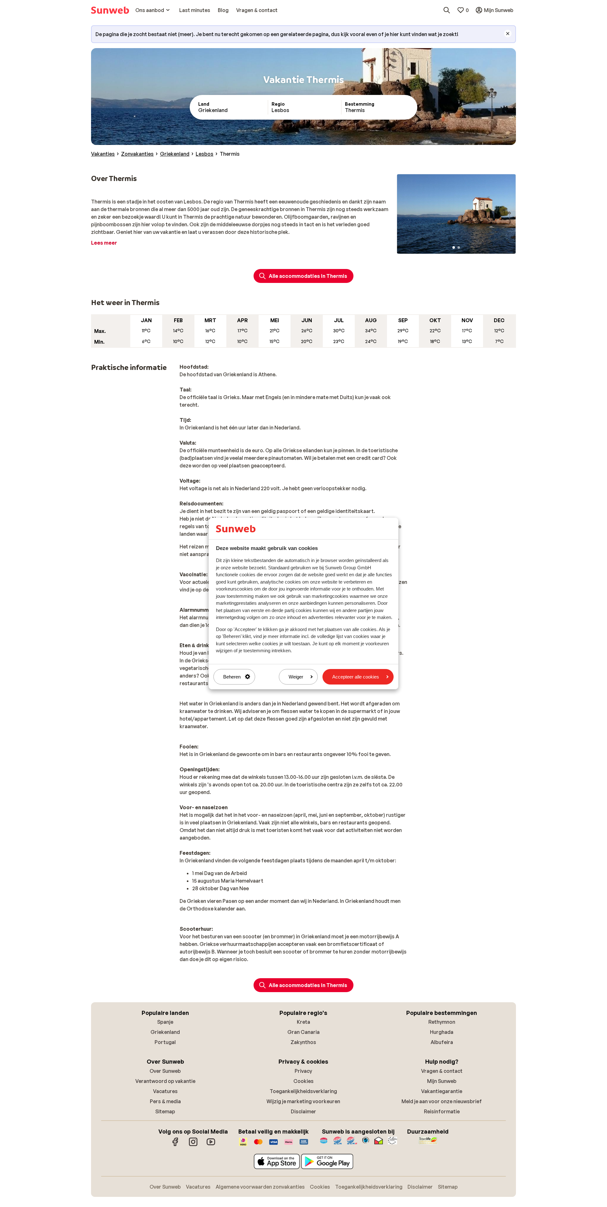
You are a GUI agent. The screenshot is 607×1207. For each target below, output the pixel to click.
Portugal (165, 1042)
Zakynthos (303, 1042)
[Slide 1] (453, 247)
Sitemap (165, 1111)
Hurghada (441, 1032)
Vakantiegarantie (441, 1091)
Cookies (303, 1081)
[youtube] (211, 1145)
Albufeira (442, 1042)
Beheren (232, 676)
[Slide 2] (458, 247)
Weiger (296, 676)
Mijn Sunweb (442, 1081)
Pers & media (165, 1101)
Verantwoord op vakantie (165, 1081)
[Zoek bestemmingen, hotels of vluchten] (446, 10)
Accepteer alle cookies (355, 676)
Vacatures (165, 1091)
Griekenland (165, 1032)
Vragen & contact (442, 1071)
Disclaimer (303, 1111)
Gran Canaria (303, 1032)
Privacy (303, 1071)
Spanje (165, 1022)
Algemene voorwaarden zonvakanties (260, 1187)
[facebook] (175, 1145)
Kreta (303, 1022)
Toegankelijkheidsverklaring (303, 1091)
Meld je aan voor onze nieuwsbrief (442, 1101)
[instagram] (193, 1145)
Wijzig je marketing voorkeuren (303, 1101)
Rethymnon (441, 1022)
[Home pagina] (110, 10)
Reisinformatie (442, 1111)
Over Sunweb (165, 1071)
